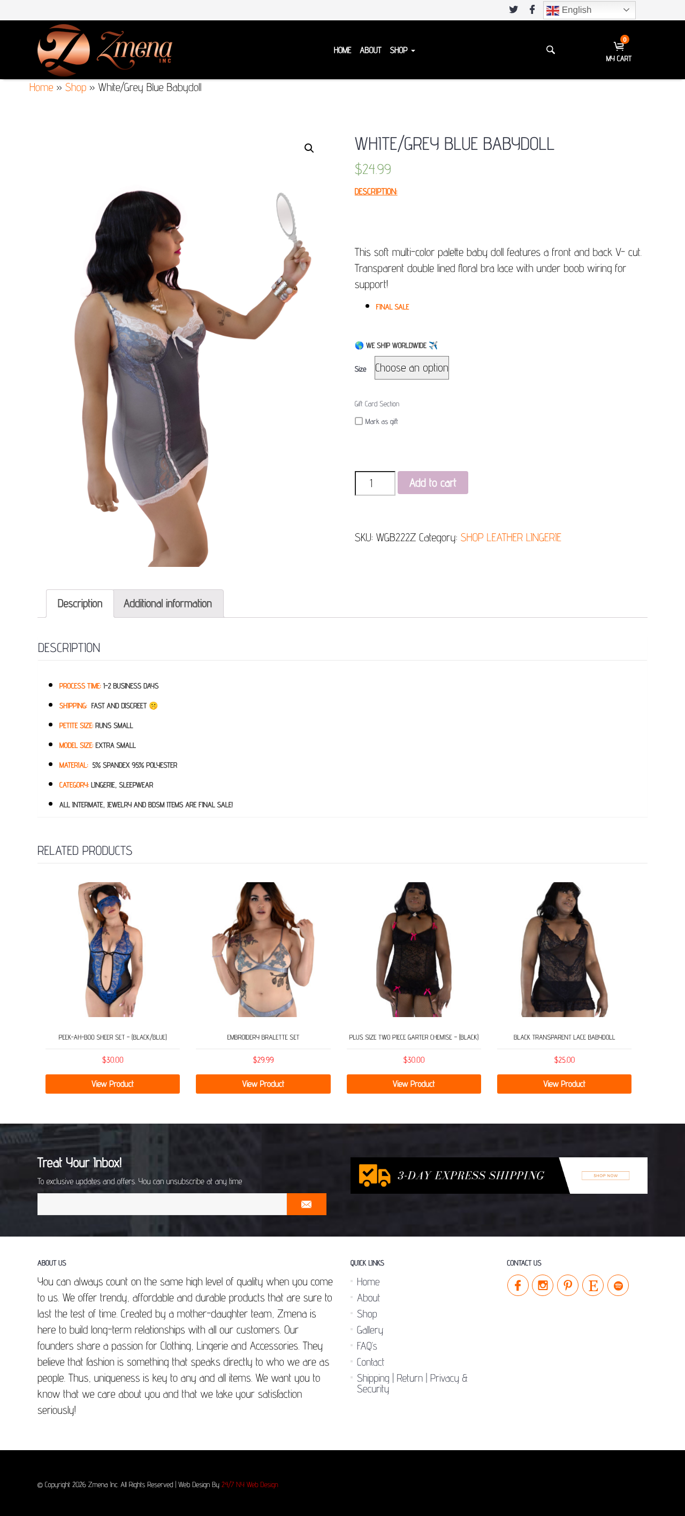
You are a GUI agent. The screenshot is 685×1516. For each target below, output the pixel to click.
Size (361, 369)
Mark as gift (382, 422)
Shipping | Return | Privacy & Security (412, 1383)
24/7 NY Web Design (250, 1485)
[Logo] (104, 49)
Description (80, 603)
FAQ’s (367, 1345)
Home (343, 50)
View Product (113, 1084)
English (575, 10)
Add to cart (432, 482)
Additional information (168, 603)
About (370, 50)
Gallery (370, 1329)
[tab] (80, 603)
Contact (370, 1361)
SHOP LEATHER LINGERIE (510, 537)
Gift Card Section (377, 404)
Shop (400, 50)
